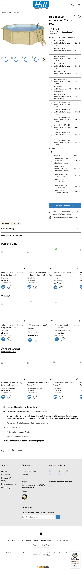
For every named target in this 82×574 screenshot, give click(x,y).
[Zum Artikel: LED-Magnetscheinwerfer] (66, 259)
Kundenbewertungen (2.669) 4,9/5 (33, 486)
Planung (25, 491)
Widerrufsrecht (47, 540)
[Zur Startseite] (41, 5)
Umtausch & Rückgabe (6, 479)
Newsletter (5, 474)
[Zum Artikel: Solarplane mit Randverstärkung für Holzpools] (13, 259)
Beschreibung (7, 228)
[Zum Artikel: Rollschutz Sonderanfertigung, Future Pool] (68, 311)
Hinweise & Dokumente (11, 235)
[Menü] (78, 553)
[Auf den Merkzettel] (79, 17)
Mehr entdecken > (8, 352)
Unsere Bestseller (29, 471)
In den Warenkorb (65, 205)
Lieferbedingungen (8, 484)
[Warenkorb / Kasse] (79, 4)
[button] (75, 17)
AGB (36, 540)
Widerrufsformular (64, 540)
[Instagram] (41, 533)
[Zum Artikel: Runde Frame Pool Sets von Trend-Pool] (66, 369)
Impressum (12, 540)
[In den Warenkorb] (3, 287)
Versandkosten (67, 32)
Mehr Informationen (14, 450)
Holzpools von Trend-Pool (10, 12)
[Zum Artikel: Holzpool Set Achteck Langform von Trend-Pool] (13, 369)
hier (48, 555)
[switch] (75, 566)
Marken (25, 474)
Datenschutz (26, 540)
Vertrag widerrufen (41, 545)
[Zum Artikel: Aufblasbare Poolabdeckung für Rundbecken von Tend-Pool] (40, 259)
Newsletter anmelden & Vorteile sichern (38, 513)
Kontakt (4, 471)
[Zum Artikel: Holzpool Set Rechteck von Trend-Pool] (40, 369)
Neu (23, 478)
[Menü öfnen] (3, 5)
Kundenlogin (6, 487)
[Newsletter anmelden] (58, 517)
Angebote (26, 481)
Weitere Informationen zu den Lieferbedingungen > (23, 441)
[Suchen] (73, 4)
